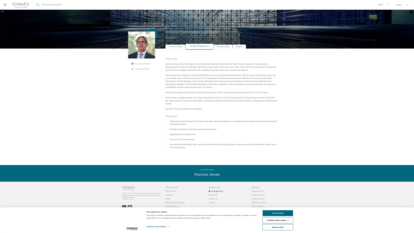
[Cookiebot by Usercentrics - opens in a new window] (132, 228)
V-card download (141, 69)
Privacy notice (258, 195)
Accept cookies (278, 213)
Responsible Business (175, 202)
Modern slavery (259, 202)
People (167, 27)
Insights (239, 46)
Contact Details (175, 46)
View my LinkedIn (142, 64)
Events (212, 203)
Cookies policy (258, 199)
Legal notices (258, 191)
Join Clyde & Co (172, 206)
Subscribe (213, 195)
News (167, 199)
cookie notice (151, 218)
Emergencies (217, 191)
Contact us (213, 199)
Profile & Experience (199, 46)
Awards (168, 195)
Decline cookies (278, 227)
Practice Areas (223, 46)
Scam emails (257, 206)
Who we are (170, 191)
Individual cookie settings (156, 226)
